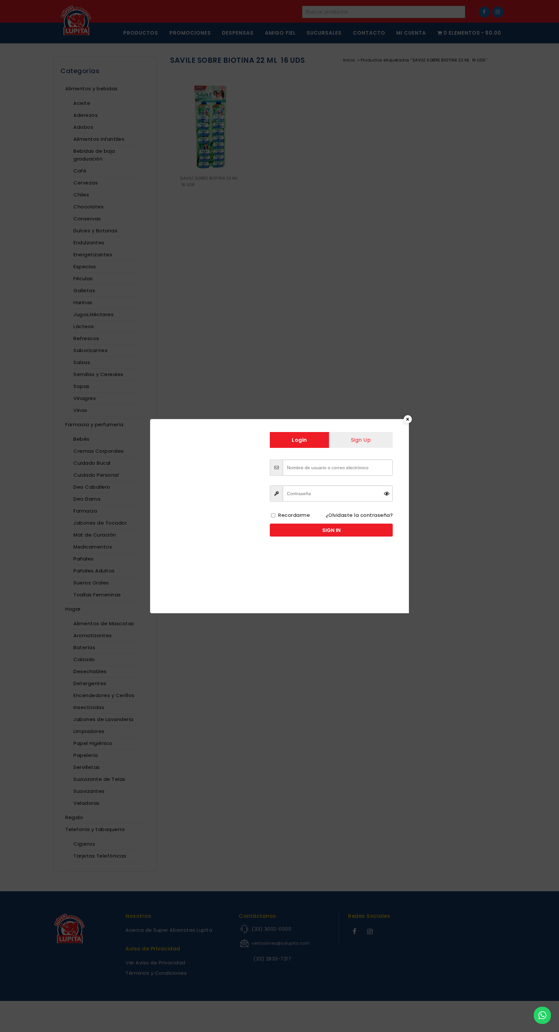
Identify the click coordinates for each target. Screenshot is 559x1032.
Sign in (331, 530)
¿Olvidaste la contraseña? (359, 515)
